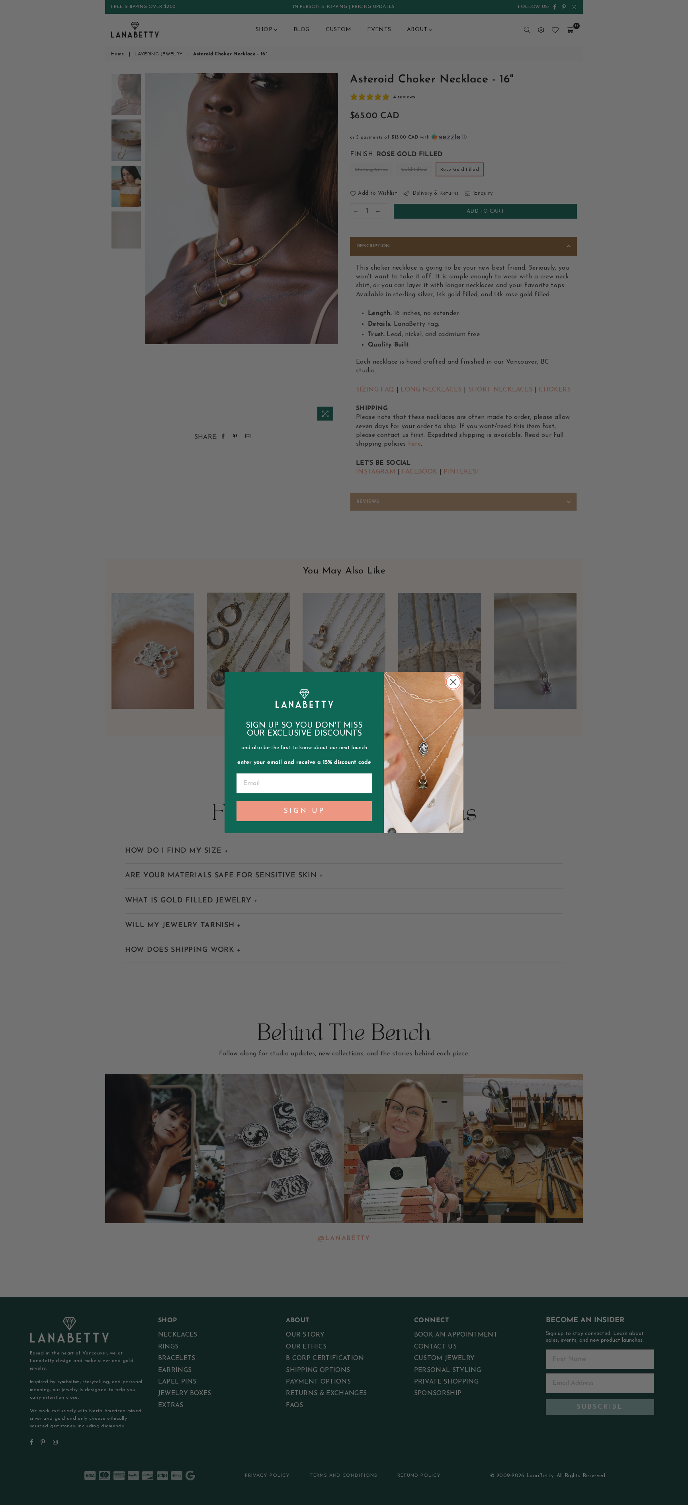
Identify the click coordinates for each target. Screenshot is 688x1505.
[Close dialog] (453, 682)
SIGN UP (304, 811)
